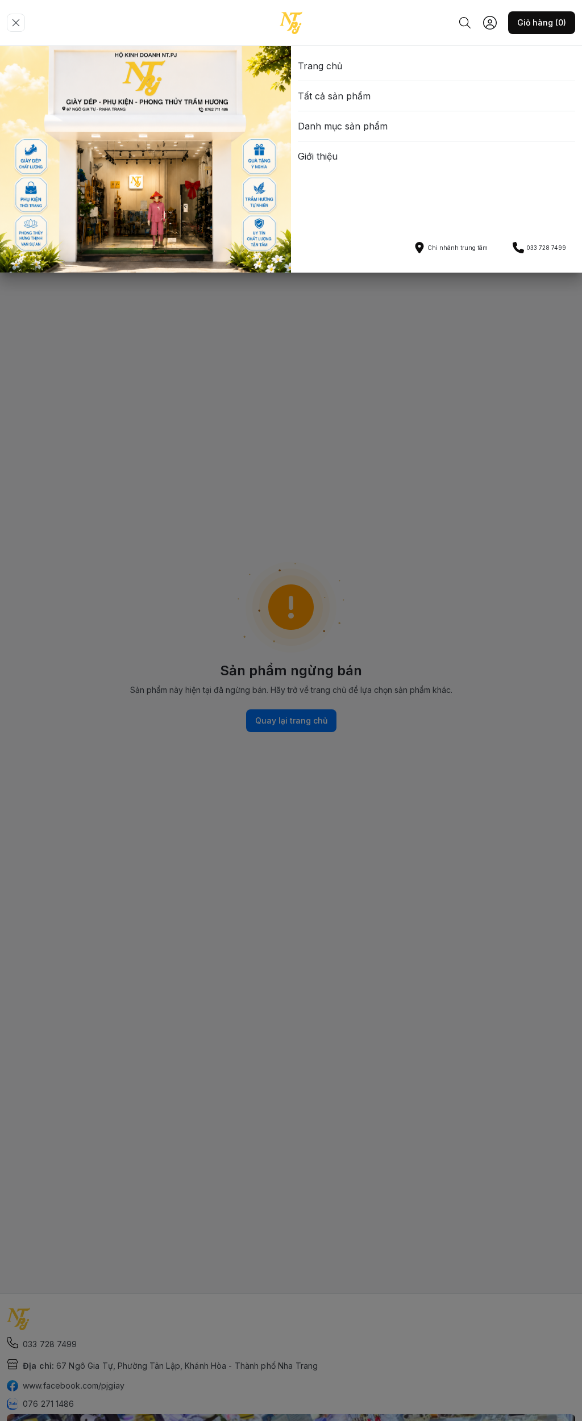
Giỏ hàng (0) (541, 22)
